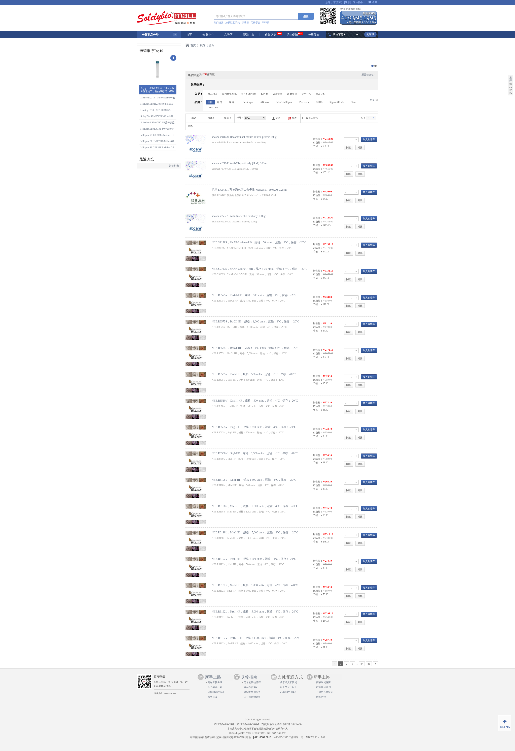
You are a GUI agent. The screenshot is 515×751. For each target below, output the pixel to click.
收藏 (374, 2)
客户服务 (358, 2)
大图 (276, 118)
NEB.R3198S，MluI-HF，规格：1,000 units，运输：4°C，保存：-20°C (255, 506)
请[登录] (337, 2)
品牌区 (228, 34)
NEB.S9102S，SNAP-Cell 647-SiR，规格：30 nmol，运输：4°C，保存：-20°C (259, 268)
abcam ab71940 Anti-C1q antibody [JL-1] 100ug (239, 163)
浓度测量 (277, 94)
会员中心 (208, 34)
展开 (510, 79)
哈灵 (219, 102)
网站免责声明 (251, 687)
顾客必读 (212, 696)
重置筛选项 (369, 74)
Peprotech (304, 102)
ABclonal (264, 102)
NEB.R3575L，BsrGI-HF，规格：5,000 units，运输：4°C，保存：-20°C (255, 347)
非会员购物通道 (252, 696)
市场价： (318, 142)
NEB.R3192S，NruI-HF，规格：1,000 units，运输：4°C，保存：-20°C (255, 585)
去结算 (370, 34)
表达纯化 (292, 94)
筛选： (191, 126)
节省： (316, 146)
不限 (210, 102)
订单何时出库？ (288, 692)
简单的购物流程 (252, 682)
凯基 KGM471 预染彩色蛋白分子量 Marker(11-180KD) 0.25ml (249, 189)
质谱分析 (320, 94)
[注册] (347, 2)
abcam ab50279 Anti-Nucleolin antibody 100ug (239, 216)
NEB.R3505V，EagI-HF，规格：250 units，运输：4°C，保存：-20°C (254, 427)
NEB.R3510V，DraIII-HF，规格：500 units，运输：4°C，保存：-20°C (255, 400)
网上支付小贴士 (288, 687)
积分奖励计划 (215, 687)
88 (369, 663)
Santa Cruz (213, 107)
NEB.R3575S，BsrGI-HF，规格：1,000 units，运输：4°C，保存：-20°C (255, 321)
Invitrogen (248, 102)
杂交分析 (306, 94)
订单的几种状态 (216, 692)
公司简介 (313, 34)
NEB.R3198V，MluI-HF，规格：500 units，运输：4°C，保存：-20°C (254, 479)
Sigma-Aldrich (337, 102)
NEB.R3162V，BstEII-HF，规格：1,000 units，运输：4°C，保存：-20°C (256, 637)
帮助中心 (248, 34)
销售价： (318, 138)
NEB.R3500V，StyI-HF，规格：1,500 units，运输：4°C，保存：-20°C (255, 453)
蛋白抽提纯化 (229, 94)
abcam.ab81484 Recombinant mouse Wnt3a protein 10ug (244, 136)
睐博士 (232, 102)
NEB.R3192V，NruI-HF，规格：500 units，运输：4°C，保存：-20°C (254, 558)
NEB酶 (265, 22)
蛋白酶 (264, 94)
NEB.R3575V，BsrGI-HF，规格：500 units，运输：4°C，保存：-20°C (254, 295)
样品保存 (212, 94)
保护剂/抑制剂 (248, 94)
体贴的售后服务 (252, 692)
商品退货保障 (215, 682)
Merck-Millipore (284, 102)
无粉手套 (255, 22)
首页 (189, 34)
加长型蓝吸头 (232, 22)
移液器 (245, 22)
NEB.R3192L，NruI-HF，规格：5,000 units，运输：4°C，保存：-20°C (255, 611)
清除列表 (174, 165)
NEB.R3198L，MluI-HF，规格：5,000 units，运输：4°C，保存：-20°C (255, 532)
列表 (292, 118)
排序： (240, 117)
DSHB (319, 102)
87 (361, 663)
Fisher (354, 102)
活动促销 (292, 34)
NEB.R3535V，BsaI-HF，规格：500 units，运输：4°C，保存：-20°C (254, 374)
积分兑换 (270, 34)
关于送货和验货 (288, 682)
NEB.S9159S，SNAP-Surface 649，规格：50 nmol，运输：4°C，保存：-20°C (259, 242)
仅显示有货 (312, 118)
